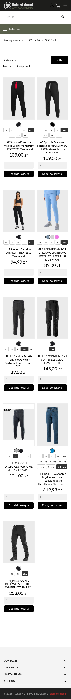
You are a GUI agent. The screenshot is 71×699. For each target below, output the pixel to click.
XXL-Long (62, 467)
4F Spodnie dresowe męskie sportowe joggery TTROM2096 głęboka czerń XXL (52, 147)
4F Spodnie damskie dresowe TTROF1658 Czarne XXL (18, 253)
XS (6, 242)
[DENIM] (48, 237)
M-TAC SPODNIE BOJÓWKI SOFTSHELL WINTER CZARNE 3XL (18, 584)
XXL (31, 130)
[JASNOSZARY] (52, 237)
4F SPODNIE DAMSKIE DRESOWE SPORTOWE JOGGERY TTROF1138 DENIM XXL (52, 254)
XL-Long (51, 467)
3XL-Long (43, 461)
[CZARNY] (19, 125)
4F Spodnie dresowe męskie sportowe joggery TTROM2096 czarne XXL (19, 146)
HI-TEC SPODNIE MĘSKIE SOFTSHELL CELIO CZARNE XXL (52, 359)
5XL (25, 135)
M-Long (62, 461)
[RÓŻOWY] (57, 237)
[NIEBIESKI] (52, 451)
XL (24, 130)
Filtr (59, 60)
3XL (12, 135)
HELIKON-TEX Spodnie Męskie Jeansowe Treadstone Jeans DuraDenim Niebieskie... (52, 479)
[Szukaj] (62, 16)
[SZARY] (16, 451)
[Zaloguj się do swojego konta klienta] (52, 6)
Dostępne (10, 60)
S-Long (53, 461)
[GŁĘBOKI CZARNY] (52, 125)
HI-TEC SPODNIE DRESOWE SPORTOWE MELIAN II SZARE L (19, 466)
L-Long (41, 467)
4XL (18, 135)
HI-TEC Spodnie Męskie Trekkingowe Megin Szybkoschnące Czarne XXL (18, 361)
